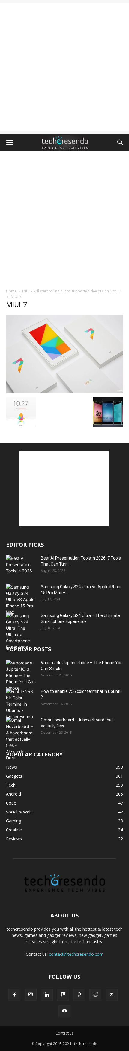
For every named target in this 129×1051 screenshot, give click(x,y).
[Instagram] (31, 995)
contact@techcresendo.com (76, 954)
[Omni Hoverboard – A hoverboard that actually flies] (21, 739)
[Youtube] (64, 1011)
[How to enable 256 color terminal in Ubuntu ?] (21, 704)
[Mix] (63, 995)
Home (11, 291)
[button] (9, 142)
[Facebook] (14, 995)
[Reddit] (95, 995)
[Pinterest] (79, 995)
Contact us (65, 1033)
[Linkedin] (47, 995)
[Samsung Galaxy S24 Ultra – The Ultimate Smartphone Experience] (21, 631)
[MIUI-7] (64, 391)
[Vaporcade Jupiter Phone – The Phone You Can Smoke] (21, 675)
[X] (112, 995)
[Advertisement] (64, 67)
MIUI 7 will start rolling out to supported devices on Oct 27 (71, 291)
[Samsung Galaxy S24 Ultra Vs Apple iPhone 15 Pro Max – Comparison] (21, 599)
